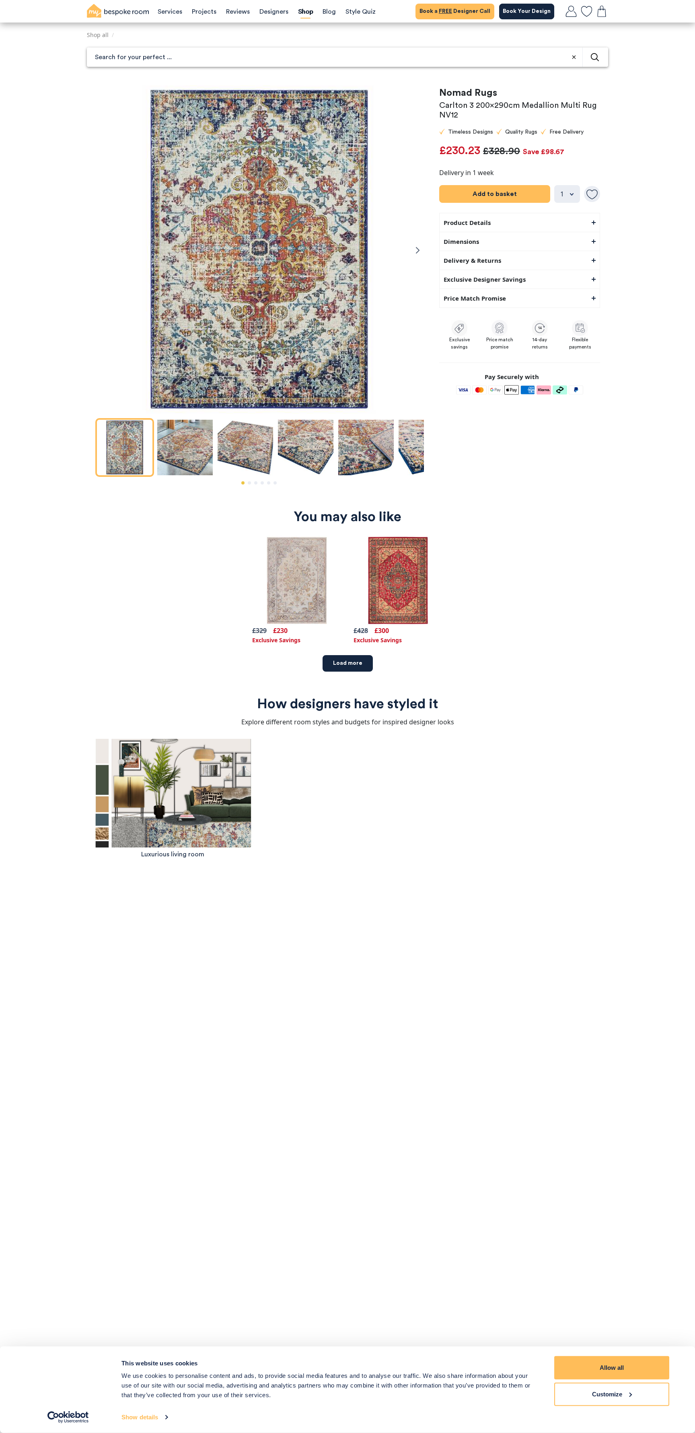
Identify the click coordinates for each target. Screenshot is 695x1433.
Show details (139, 1417)
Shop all (98, 35)
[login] (571, 11)
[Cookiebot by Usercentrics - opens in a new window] (68, 1417)
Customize (607, 1393)
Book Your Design (527, 11)
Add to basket (495, 194)
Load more (347, 663)
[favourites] (586, 11)
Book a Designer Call (454, 11)
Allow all (612, 1367)
